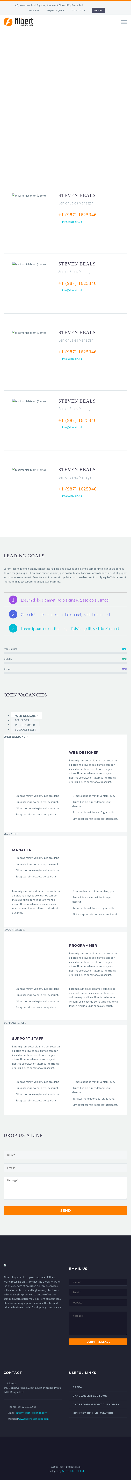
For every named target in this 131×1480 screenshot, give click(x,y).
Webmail (98, 10)
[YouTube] (117, 5)
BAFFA (77, 1387)
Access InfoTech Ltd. (73, 1471)
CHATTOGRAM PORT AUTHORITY (96, 1404)
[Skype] (87, 231)
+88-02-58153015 (26, 1406)
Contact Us (33, 10)
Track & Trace (78, 10)
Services (72, 26)
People (112, 26)
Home (40, 26)
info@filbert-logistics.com (31, 1412)
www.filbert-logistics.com (33, 1418)
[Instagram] (112, 5)
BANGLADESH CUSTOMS (90, 1395)
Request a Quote (55, 10)
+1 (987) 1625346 (77, 214)
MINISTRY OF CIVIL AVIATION (93, 1413)
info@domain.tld (72, 221)
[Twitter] (107, 5)
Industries (93, 26)
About (55, 26)
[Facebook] (97, 5)
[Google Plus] (65, 231)
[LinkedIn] (102, 5)
